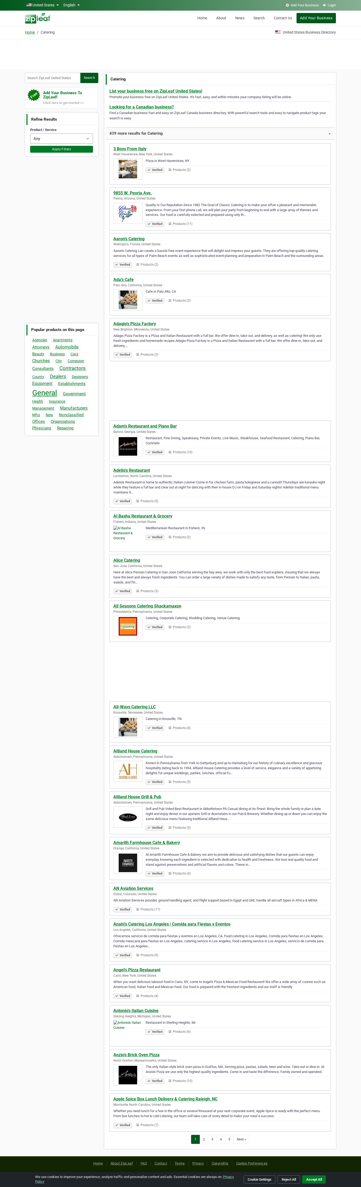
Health (37, 401)
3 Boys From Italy (129, 148)
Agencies (39, 340)
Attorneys (40, 347)
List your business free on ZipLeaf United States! (155, 91)
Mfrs (36, 415)
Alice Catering (126, 560)
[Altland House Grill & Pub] (129, 818)
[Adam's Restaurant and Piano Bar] (129, 447)
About (221, 18)
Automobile (66, 347)
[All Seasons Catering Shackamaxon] (129, 627)
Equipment (42, 383)
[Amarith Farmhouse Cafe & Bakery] (129, 863)
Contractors (72, 368)
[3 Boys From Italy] (129, 169)
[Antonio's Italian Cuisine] (129, 1031)
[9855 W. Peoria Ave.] (129, 214)
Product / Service (43, 130)
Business (57, 354)
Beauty (38, 354)
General (44, 392)
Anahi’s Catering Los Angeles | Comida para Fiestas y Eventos (171, 924)
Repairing (65, 428)
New (49, 415)
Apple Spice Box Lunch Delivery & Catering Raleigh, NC (165, 1099)
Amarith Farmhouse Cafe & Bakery (146, 842)
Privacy (198, 1163)
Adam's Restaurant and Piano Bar (145, 426)
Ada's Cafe (123, 279)
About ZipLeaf (121, 1163)
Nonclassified (71, 415)
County (38, 377)
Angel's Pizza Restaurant (136, 969)
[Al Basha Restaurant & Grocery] (129, 537)
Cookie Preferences (252, 1163)
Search (259, 18)
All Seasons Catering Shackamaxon (147, 606)
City (58, 361)
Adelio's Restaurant (131, 470)
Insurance (57, 401)
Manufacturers (73, 408)
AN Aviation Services (133, 888)
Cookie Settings (259, 1179)
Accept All (314, 1179)
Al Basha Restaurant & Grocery (142, 516)
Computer (76, 361)
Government (74, 393)
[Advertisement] (180, 53)
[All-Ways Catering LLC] (129, 728)
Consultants (43, 368)
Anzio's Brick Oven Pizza (136, 1054)
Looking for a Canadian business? (141, 107)
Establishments (72, 383)
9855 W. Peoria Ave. (132, 193)
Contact (161, 1163)
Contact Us (283, 18)
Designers (80, 377)
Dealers (58, 376)
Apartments (62, 340)
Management (43, 408)
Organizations (63, 421)
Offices (38, 421)
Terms (180, 1163)
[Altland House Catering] (129, 772)
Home (202, 18)
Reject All (289, 1179)
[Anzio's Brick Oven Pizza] (129, 1075)
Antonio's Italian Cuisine (136, 1010)
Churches (41, 360)
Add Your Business (316, 18)
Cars (74, 354)
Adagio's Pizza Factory (134, 323)
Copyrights (220, 1163)
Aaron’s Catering (129, 238)
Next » (241, 1139)
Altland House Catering (135, 751)
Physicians (41, 428)
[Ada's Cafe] (129, 300)
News (239, 18)
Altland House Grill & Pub (137, 796)
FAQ (144, 1163)
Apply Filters (61, 149)
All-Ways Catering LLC (134, 706)
